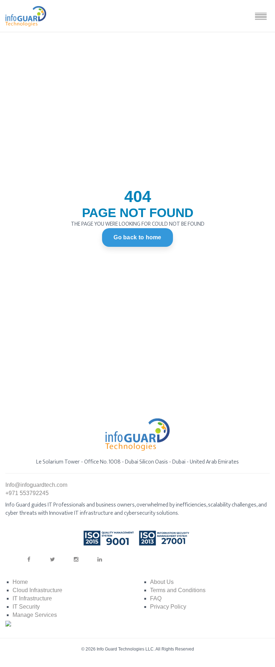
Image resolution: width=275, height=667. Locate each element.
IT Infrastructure (32, 598)
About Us (162, 582)
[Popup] (260, 16)
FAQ (155, 598)
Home (20, 582)
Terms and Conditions (178, 590)
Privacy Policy (168, 607)
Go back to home (137, 237)
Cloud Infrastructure (37, 590)
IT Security (26, 607)
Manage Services (35, 615)
